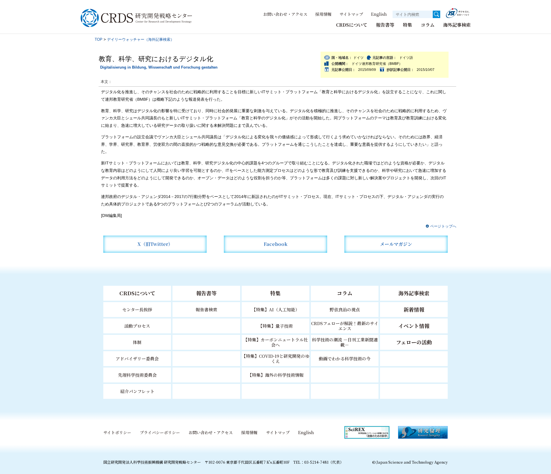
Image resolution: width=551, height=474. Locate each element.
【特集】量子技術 (275, 326)
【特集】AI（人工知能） (276, 309)
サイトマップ (351, 14)
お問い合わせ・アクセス (285, 14)
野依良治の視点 (345, 309)
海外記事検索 (457, 25)
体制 (137, 342)
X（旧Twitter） (155, 244)
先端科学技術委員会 (137, 375)
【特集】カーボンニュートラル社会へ (275, 342)
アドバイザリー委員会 (137, 359)
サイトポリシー (117, 432)
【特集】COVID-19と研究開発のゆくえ (275, 358)
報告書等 (385, 25)
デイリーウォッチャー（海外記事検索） (140, 39)
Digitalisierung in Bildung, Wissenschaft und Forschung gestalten (159, 67)
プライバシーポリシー (160, 432)
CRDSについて (351, 25)
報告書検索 (206, 309)
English (379, 14)
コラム (427, 25)
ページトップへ (443, 226)
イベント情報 (413, 325)
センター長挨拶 (137, 309)
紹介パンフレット (137, 391)
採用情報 (323, 14)
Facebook (276, 244)
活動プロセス (137, 326)
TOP (98, 39)
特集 (407, 25)
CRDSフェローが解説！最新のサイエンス (344, 325)
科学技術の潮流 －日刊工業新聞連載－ (345, 342)
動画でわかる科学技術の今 (344, 359)
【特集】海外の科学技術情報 (276, 375)
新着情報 (413, 309)
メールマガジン (396, 244)
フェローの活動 (414, 342)
